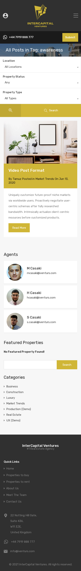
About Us (12, 488)
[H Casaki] (15, 303)
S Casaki (34, 317)
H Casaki (34, 293)
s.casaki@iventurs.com (41, 322)
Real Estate (13, 414)
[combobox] (40, 67)
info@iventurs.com (22, 551)
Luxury (10, 397)
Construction (15, 392)
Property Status (14, 76)
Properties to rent (18, 481)
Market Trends (44, 179)
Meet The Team (16, 495)
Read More (19, 227)
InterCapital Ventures (40, 445)
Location (9, 60)
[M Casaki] (15, 279)
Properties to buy (17, 475)
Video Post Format (26, 170)
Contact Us (13, 501)
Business (12, 386)
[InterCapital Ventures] (40, 26)
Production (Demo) (18, 409)
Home (10, 468)
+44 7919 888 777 (21, 37)
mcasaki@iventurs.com (41, 273)
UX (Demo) (13, 420)
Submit (70, 37)
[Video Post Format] (40, 162)
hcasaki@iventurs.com (41, 297)
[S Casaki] (15, 328)
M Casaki (34, 268)
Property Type (12, 92)
